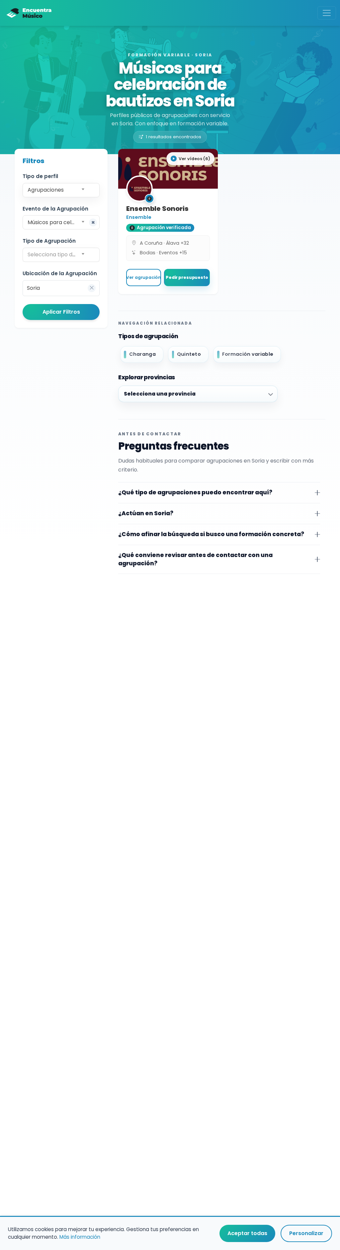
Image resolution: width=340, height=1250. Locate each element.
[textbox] (61, 254)
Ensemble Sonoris (157, 209)
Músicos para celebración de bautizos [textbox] (62, 222)
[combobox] (61, 190)
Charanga (142, 354)
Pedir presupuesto (187, 277)
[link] (168, 221)
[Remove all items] (93, 222)
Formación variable (247, 354)
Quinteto (189, 354)
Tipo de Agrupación (49, 240)
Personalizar (306, 1233)
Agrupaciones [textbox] (46, 190)
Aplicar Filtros (61, 312)
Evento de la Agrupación (55, 208)
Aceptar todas (247, 1233)
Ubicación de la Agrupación (60, 273)
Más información (79, 1236)
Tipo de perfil (40, 176)
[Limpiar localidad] (92, 288)
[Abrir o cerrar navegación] (326, 13)
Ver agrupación (143, 277)
